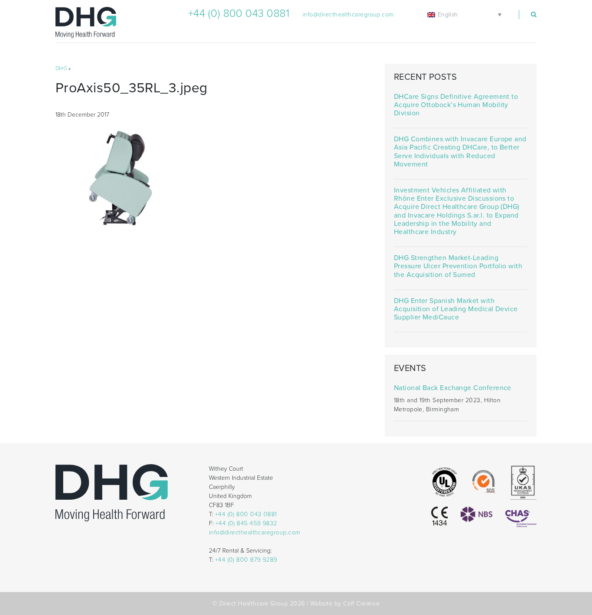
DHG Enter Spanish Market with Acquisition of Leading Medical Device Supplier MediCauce (456, 309)
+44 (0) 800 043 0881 (238, 13)
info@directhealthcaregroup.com (348, 14)
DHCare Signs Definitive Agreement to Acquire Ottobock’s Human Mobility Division (456, 105)
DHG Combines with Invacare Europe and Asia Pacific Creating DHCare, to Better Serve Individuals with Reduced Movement (460, 152)
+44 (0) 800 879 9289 (246, 559)
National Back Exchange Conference (452, 388)
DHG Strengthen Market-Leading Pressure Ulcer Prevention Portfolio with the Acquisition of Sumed (458, 266)
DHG (61, 68)
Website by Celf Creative (345, 603)
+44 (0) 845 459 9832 (246, 523)
